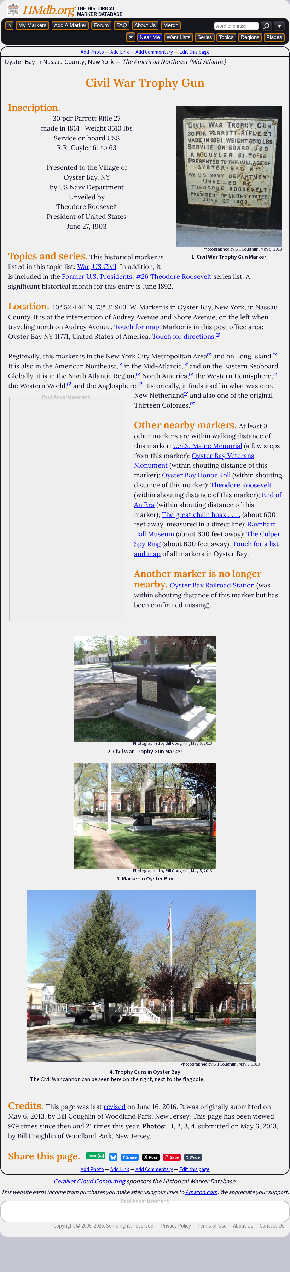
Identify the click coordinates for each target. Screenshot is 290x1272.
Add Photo (92, 51)
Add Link (119, 51)
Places (274, 37)
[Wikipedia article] (209, 356)
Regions (250, 37)
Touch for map (136, 326)
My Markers (32, 25)
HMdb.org (48, 9)
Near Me (150, 37)
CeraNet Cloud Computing (89, 1181)
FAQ (121, 25)
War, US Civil (96, 266)
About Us (145, 25)
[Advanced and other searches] (279, 26)
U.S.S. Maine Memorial (207, 445)
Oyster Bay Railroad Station (212, 585)
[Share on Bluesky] (113, 1157)
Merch (170, 25)
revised (115, 1106)
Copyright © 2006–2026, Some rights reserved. (104, 1225)
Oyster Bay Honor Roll (196, 475)
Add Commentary (154, 51)
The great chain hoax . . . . (201, 514)
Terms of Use (212, 1225)
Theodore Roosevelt (241, 485)
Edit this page (194, 51)
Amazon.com (201, 1192)
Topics (226, 37)
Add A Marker (70, 25)
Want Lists (179, 37)
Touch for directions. (184, 336)
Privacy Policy (176, 1225)
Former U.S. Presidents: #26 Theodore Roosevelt (136, 276)
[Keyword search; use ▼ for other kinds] (266, 26)
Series (204, 37)
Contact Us (272, 1225)
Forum (101, 25)
